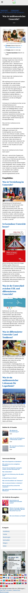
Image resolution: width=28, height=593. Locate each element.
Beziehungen (6, 537)
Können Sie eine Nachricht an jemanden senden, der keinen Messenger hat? (12, 468)
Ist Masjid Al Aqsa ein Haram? (9, 478)
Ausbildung (6, 531)
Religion (5, 543)
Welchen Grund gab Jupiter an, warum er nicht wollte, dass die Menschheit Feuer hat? (17, 509)
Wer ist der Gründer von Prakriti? (17, 515)
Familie (5, 534)
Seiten (4, 546)
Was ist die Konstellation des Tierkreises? (12, 480)
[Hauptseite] (14, 1)
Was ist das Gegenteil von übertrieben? (12, 461)
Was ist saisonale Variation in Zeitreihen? (12, 483)
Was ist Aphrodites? (7, 471)
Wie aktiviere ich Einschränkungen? (14, 431)
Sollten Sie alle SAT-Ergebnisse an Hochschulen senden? (17, 439)
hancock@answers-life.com (13, 47)
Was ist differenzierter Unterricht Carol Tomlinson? (12, 334)
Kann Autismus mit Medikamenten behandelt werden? (16, 501)
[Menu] (2, 2)
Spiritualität (6, 540)
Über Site (2, 590)
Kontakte (9, 590)
